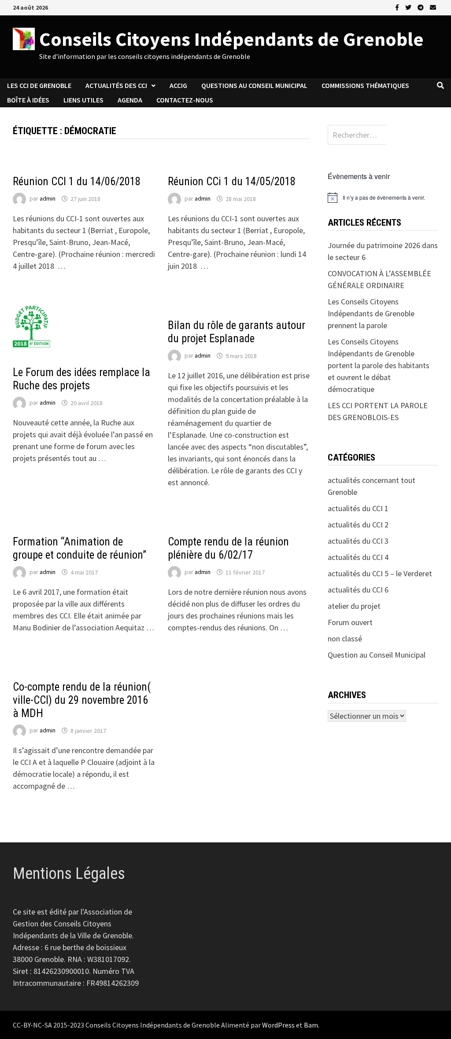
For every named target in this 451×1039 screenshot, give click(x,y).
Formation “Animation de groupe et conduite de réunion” (79, 548)
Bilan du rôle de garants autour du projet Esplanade (236, 332)
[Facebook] (398, 7)
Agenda (130, 99)
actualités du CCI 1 (41, 168)
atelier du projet (354, 606)
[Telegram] (421, 7)
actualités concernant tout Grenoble (73, 358)
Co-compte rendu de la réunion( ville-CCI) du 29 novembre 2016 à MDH (82, 700)
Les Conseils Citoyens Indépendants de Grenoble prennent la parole (371, 313)
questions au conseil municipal (254, 85)
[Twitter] (409, 7)
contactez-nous (184, 99)
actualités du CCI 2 (196, 311)
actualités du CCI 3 (358, 541)
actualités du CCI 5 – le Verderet (380, 573)
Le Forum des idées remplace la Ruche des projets (81, 379)
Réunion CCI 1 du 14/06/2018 (76, 181)
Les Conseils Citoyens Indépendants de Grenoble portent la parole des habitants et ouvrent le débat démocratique (378, 365)
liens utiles (83, 99)
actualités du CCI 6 (358, 590)
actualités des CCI (116, 85)
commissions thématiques (365, 85)
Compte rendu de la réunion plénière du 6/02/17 (228, 548)
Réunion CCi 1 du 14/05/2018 (232, 181)
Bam (311, 1025)
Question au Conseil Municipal (376, 655)
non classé (345, 638)
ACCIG (178, 85)
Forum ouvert (350, 622)
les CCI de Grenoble (39, 85)
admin (47, 199)
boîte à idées (28, 99)
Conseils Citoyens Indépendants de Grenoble (231, 39)
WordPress (278, 1025)
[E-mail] (433, 7)
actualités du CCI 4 (358, 557)
